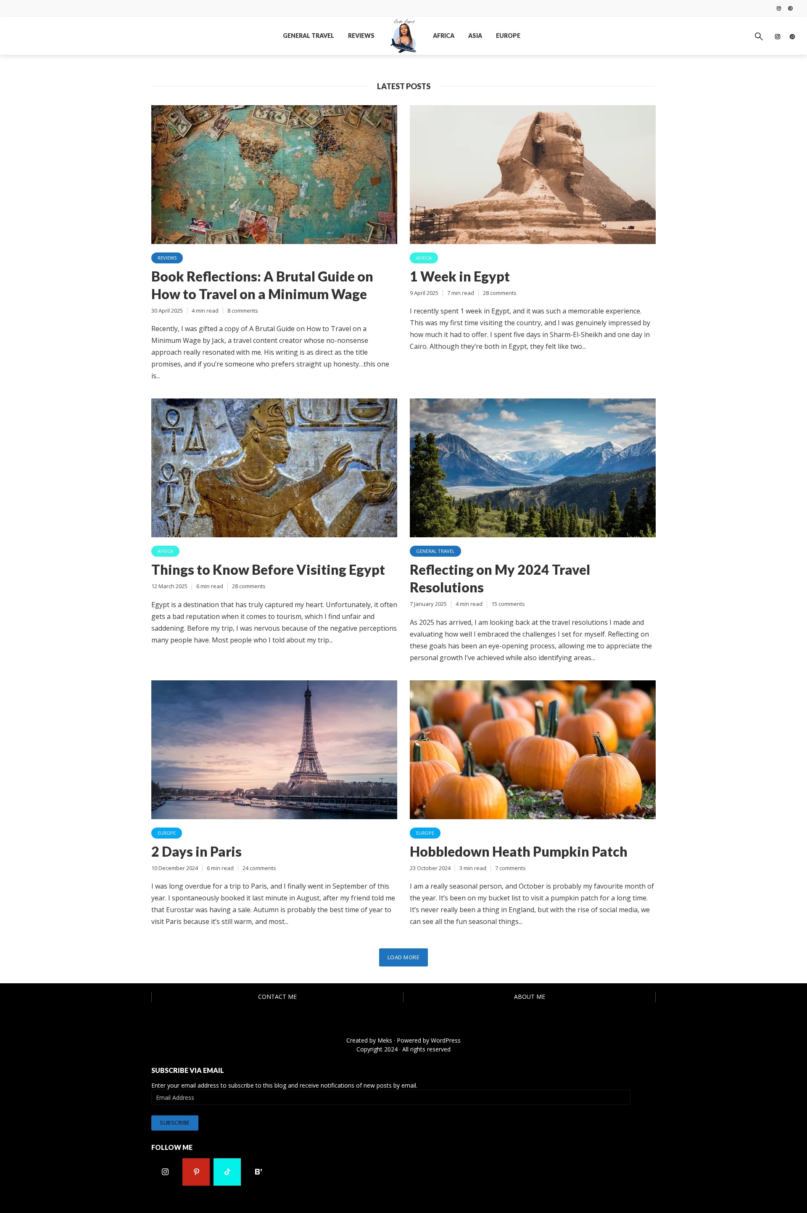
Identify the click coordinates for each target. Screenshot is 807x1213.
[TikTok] (227, 1172)
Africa (443, 35)
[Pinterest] (196, 1172)
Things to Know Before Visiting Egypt (268, 569)
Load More (404, 957)
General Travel (308, 35)
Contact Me (277, 997)
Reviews (361, 35)
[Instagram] (165, 1172)
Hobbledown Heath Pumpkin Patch (519, 851)
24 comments (259, 868)
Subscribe (175, 1122)
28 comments (500, 293)
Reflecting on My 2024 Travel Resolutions (500, 578)
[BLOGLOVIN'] (258, 1172)
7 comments (510, 868)
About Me (529, 997)
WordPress (446, 1040)
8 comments (242, 310)
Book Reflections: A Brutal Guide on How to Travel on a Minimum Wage (262, 285)
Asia (475, 35)
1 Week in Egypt (460, 276)
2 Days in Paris (196, 851)
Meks (384, 1040)
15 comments (508, 604)
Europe (508, 35)
